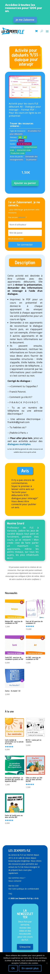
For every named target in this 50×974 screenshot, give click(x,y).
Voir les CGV (13, 886)
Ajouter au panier (25, 183)
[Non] (47, 963)
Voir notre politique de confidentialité (23, 889)
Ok (13, 968)
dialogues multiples (19, 444)
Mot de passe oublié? (16, 239)
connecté (16, 504)
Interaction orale (24, 150)
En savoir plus (30, 968)
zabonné (21, 217)
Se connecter (25, 244)
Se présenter (31, 159)
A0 (20, 137)
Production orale (17, 153)
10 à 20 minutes (24, 144)
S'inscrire (25, 947)
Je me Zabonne (25, 19)
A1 (25, 137)
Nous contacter (14, 881)
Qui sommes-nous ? (16, 878)
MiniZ (21, 140)
